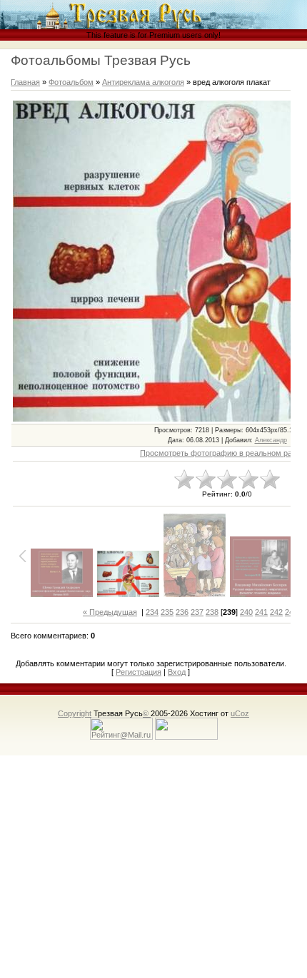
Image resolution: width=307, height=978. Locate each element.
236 (182, 612)
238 (212, 612)
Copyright (74, 713)
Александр (271, 440)
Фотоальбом (71, 82)
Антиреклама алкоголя (143, 82)
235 (167, 612)
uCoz (240, 713)
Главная (25, 82)
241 (261, 612)
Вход (177, 672)
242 (276, 612)
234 (152, 612)
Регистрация (138, 672)
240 (246, 612)
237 (197, 612)
